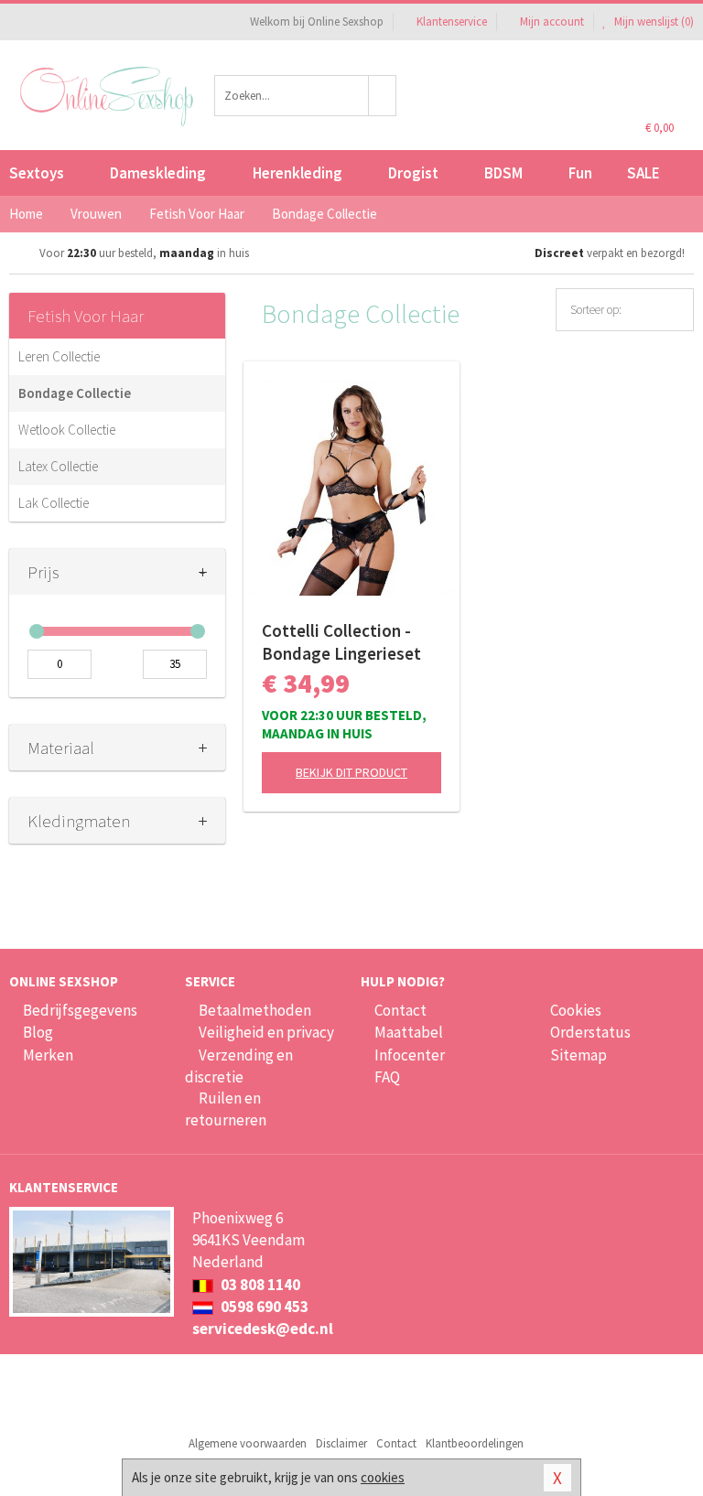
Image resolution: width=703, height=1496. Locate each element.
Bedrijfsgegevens (80, 1010)
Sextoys (36, 173)
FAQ (387, 1077)
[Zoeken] (382, 95)
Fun (580, 173)
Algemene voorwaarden (248, 1443)
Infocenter (409, 1055)
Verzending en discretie (239, 1066)
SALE (643, 173)
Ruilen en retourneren (225, 1109)
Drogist (413, 173)
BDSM (503, 173)
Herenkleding (297, 173)
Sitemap (578, 1055)
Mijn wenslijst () (652, 21)
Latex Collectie (58, 466)
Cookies (575, 1010)
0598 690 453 (263, 1307)
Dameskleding (158, 173)
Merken (48, 1055)
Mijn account (552, 21)
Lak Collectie (53, 502)
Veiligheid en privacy (266, 1032)
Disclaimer (341, 1443)
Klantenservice (451, 21)
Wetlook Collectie (66, 429)
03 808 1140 (259, 1285)
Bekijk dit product (351, 772)
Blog (38, 1032)
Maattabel (408, 1032)
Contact (400, 1010)
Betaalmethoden (255, 1010)
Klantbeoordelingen (475, 1443)
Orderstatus (590, 1032)
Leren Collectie (59, 356)
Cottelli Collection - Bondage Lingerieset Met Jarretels (341, 642)
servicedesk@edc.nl (262, 1328)
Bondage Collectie (74, 393)
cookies (383, 1477)
